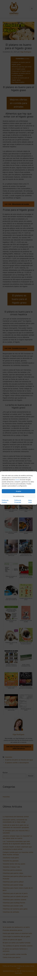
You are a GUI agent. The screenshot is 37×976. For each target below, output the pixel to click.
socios (17, 480)
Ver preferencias (18, 496)
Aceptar (18, 491)
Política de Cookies (5, 501)
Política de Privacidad (17, 501)
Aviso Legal (30, 501)
